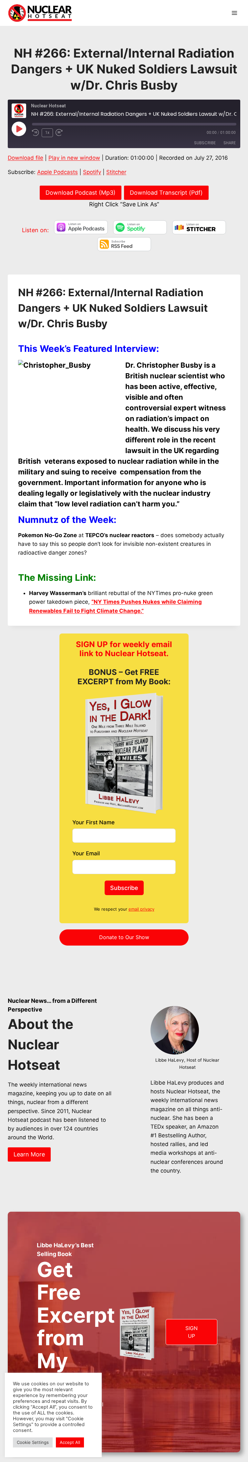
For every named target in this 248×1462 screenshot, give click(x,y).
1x (47, 132)
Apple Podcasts (57, 172)
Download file (25, 158)
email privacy (141, 909)
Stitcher (116, 172)
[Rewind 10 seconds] (35, 132)
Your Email (86, 853)
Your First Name (93, 822)
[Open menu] (234, 13)
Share (229, 143)
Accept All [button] (70, 1442)
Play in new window (74, 158)
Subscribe (205, 143)
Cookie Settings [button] (33, 1442)
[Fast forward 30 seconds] (61, 132)
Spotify (92, 172)
